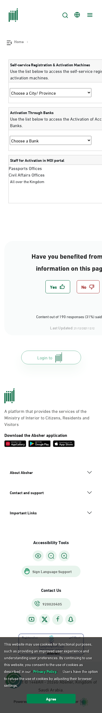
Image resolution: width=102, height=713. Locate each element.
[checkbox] (57, 286)
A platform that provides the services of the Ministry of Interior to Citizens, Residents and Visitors (46, 417)
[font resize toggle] (51, 556)
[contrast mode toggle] (38, 556)
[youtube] (31, 619)
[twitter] (44, 619)
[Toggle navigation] (89, 15)
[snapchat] (70, 619)
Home (19, 41)
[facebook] (57, 619)
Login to (44, 357)
